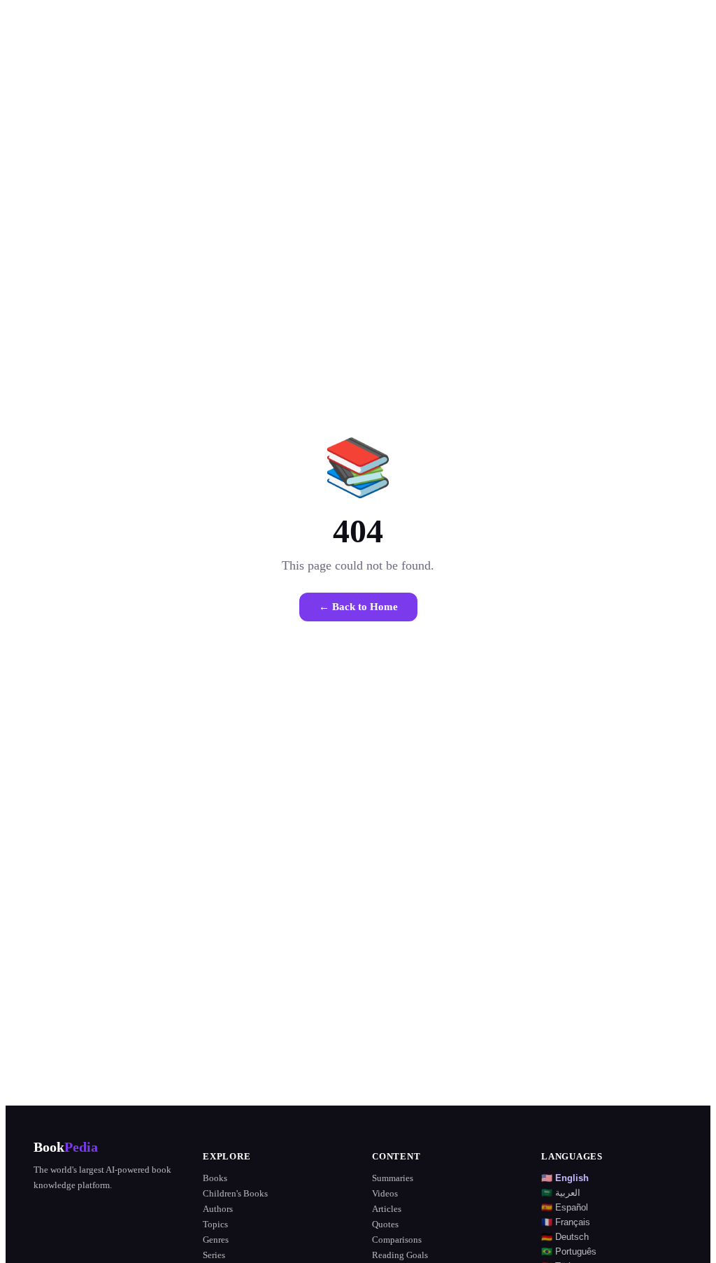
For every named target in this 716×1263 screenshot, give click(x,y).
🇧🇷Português (568, 1251)
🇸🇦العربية (560, 1192)
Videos (385, 1193)
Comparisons (397, 1239)
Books (215, 1178)
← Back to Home (358, 606)
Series (214, 1255)
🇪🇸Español (564, 1207)
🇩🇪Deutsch (565, 1237)
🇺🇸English (565, 1178)
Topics (215, 1224)
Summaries (392, 1178)
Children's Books (235, 1193)
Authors (218, 1209)
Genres (216, 1239)
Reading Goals (400, 1255)
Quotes (385, 1224)
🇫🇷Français (565, 1222)
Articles (386, 1209)
